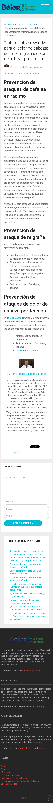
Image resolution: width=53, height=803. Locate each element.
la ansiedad (16, 318)
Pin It (15, 452)
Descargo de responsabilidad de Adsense (20, 781)
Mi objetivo (6, 772)
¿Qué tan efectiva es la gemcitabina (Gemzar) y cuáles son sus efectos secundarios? (26, 587)
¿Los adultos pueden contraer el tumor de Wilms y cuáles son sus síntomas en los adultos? (28, 616)
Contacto (5, 769)
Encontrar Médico (9, 784)
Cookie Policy (38, 706)
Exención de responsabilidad (14, 778)
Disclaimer (43, 748)
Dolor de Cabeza (31, 73)
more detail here (26, 748)
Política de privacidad (11, 775)
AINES (19, 350)
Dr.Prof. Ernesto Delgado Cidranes (26, 67)
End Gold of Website (30, 670)
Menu (44, 4)
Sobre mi (5, 766)
